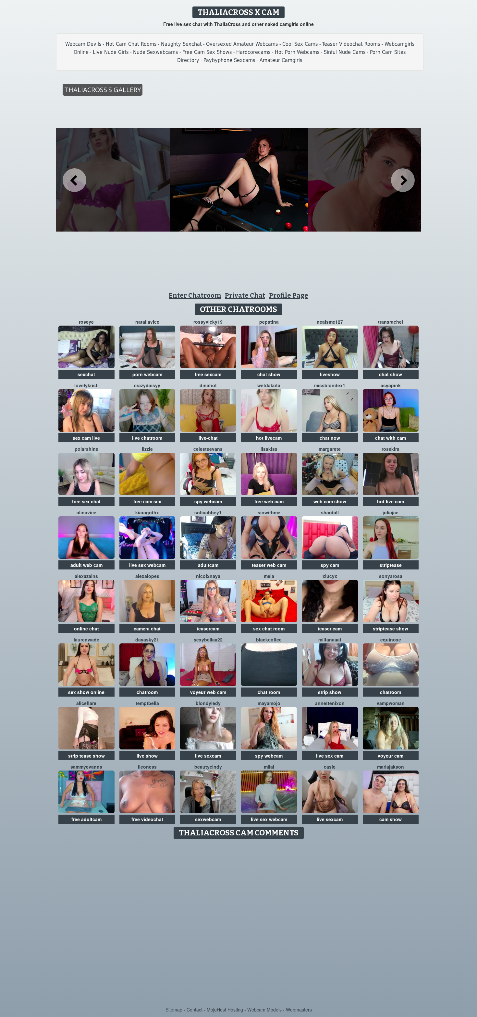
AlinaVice (86, 512)
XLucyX (330, 576)
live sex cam (329, 755)
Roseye (86, 321)
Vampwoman (391, 703)
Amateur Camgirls (281, 60)
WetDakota (268, 385)
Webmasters (299, 1009)
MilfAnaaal (329, 639)
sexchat (86, 374)
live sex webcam (147, 565)
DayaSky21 (147, 639)
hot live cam (390, 501)
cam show (390, 819)
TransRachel (390, 321)
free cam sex (147, 501)
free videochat (147, 819)
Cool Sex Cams (300, 44)
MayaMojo (269, 703)
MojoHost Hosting (225, 1009)
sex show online (86, 692)
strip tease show (86, 755)
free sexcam (208, 374)
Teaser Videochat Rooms (351, 44)
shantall (330, 512)
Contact (194, 1009)
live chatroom (147, 438)
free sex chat (86, 501)
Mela (269, 576)
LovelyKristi (86, 385)
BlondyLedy (208, 703)
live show (147, 755)
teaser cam (330, 628)
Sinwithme (269, 512)
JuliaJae (390, 512)
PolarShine (86, 449)
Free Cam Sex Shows (207, 52)
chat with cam (390, 438)
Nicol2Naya (208, 576)
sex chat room (269, 628)
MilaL (269, 766)
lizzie (147, 449)
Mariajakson (390, 766)
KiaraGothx (147, 512)
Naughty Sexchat (181, 44)
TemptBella (147, 703)
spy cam (330, 565)
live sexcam (208, 755)
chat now (330, 438)
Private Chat (245, 295)
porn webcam (147, 374)
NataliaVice (147, 321)
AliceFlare (86, 703)
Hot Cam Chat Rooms (131, 44)
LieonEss (147, 766)
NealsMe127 (330, 321)
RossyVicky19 (208, 321)
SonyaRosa (390, 576)
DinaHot (208, 385)
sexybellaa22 (208, 639)
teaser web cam (269, 565)
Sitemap (173, 1009)
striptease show (390, 628)
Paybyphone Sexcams (229, 60)
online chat (86, 628)
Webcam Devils (83, 44)
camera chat (147, 628)
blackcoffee (269, 639)
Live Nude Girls (111, 52)
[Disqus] (238, 923)
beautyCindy (208, 766)
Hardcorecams (253, 52)
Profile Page (288, 295)
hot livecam (269, 438)
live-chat (208, 438)
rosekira (390, 449)
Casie (330, 766)
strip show (329, 692)
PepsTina (269, 321)
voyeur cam (390, 755)
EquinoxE (390, 639)
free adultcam (86, 819)
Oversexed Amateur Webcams (242, 44)
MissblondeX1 (329, 385)
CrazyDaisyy (147, 385)
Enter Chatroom (195, 295)
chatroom (147, 692)
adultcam (208, 565)
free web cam (269, 501)
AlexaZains (86, 576)
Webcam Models (264, 1009)
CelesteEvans (208, 449)
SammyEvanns (86, 766)
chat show (268, 374)
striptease (391, 565)
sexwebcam (208, 819)
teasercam (208, 628)
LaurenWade (86, 639)
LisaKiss (269, 449)
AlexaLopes (147, 576)
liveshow (330, 374)
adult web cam (86, 565)
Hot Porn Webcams (297, 52)
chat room (269, 692)
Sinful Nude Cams (345, 52)
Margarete (330, 449)
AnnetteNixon (330, 703)
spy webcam (208, 501)
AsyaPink (391, 385)
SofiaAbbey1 (208, 512)
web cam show (329, 501)
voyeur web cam (208, 692)
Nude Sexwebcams (155, 52)
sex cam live (86, 438)
